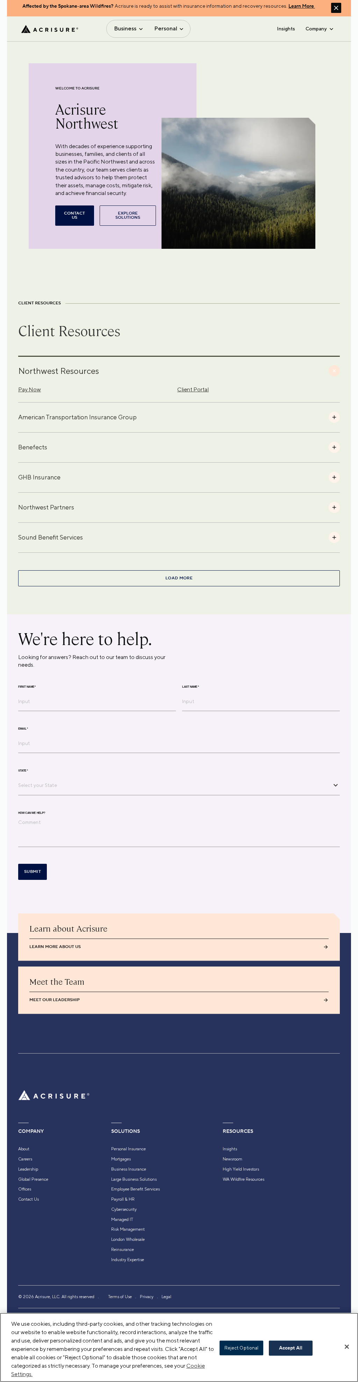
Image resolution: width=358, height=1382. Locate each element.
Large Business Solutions (134, 1179)
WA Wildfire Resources (243, 1179)
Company (316, 28)
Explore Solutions (127, 215)
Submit (32, 871)
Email (23, 728)
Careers (25, 1159)
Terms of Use (120, 1296)
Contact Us (28, 1199)
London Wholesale (128, 1239)
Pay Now (29, 389)
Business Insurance (128, 1169)
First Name (27, 686)
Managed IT (122, 1219)
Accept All (290, 1348)
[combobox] (173, 785)
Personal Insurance (128, 1148)
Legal (166, 1296)
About (23, 1148)
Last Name (190, 686)
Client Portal (193, 389)
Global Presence (33, 1179)
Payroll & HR (123, 1199)
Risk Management (128, 1229)
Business (125, 28)
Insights (286, 28)
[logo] (49, 29)
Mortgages (121, 1159)
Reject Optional (241, 1348)
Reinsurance (122, 1249)
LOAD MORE (179, 578)
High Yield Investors (241, 1169)
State (23, 770)
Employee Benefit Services (135, 1189)
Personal (165, 28)
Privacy (146, 1296)
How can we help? (31, 812)
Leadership (28, 1169)
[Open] (336, 785)
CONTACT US (74, 215)
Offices (24, 1189)
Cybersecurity (124, 1209)
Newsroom (232, 1159)
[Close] (347, 1346)
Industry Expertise (127, 1259)
